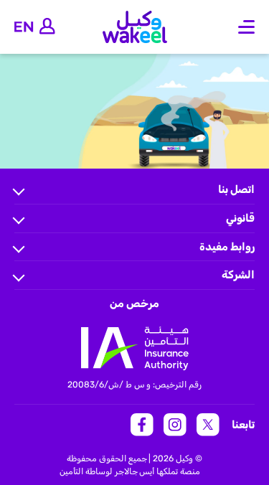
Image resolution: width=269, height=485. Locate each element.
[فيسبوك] (142, 425)
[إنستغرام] (175, 425)
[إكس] (208, 425)
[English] (24, 27)
